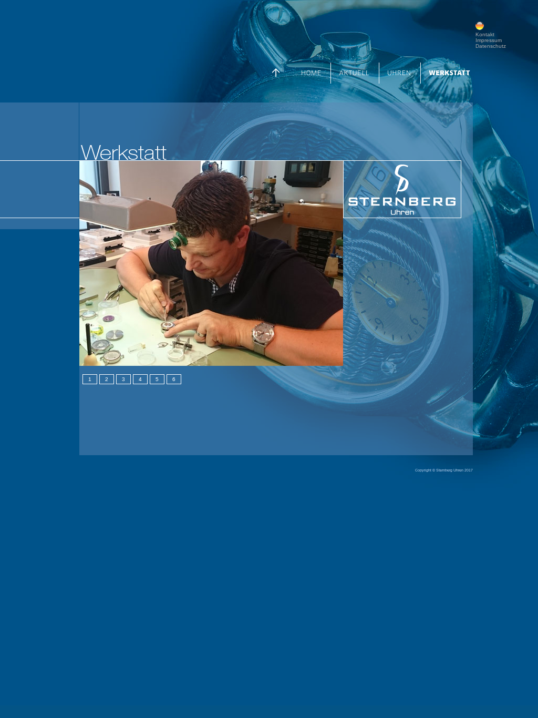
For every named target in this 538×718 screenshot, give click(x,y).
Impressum (488, 40)
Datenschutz (490, 46)
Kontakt (484, 34)
